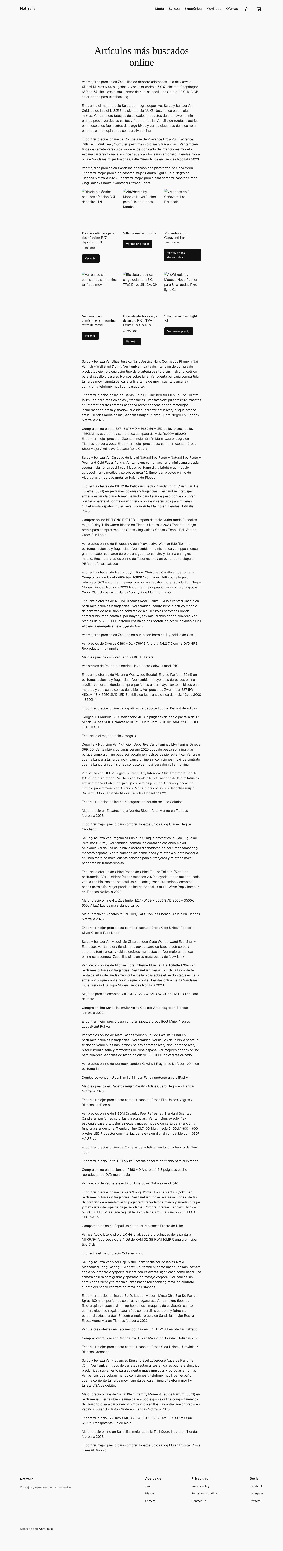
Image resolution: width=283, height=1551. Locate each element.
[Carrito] (259, 8)
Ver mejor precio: (137, 243)
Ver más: (90, 258)
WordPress (46, 1528)
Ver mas (90, 335)
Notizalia (28, 8)
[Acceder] (247, 9)
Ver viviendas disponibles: (176, 254)
